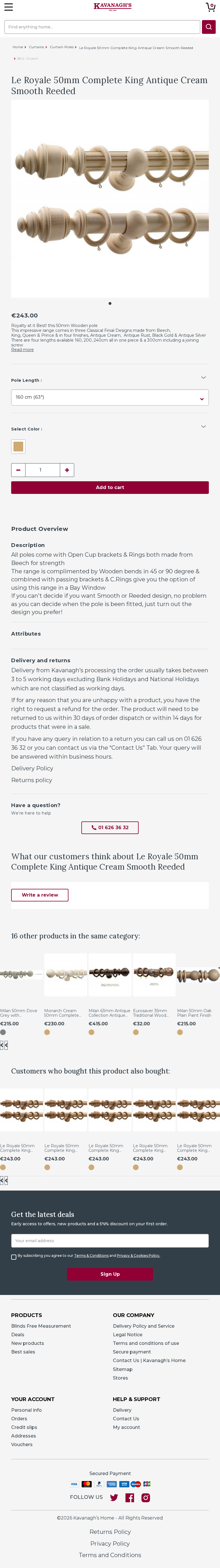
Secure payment (132, 1352)
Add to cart (110, 487)
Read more (22, 349)
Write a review (40, 895)
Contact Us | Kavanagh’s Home (149, 1360)
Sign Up (110, 1274)
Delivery (122, 1410)
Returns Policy (110, 1531)
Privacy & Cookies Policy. (138, 1255)
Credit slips (24, 1427)
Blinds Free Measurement (41, 1326)
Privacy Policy (110, 1543)
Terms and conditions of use (146, 1343)
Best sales (23, 1352)
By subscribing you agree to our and (89, 1256)
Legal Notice (127, 1334)
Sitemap (123, 1369)
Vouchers (22, 1444)
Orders (19, 1418)
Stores (120, 1378)
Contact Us (126, 1418)
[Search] (209, 27)
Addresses (23, 1436)
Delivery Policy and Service (143, 1326)
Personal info (26, 1410)
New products (27, 1343)
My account (126, 1427)
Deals (17, 1334)
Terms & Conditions (91, 1255)
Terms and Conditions (110, 1555)
